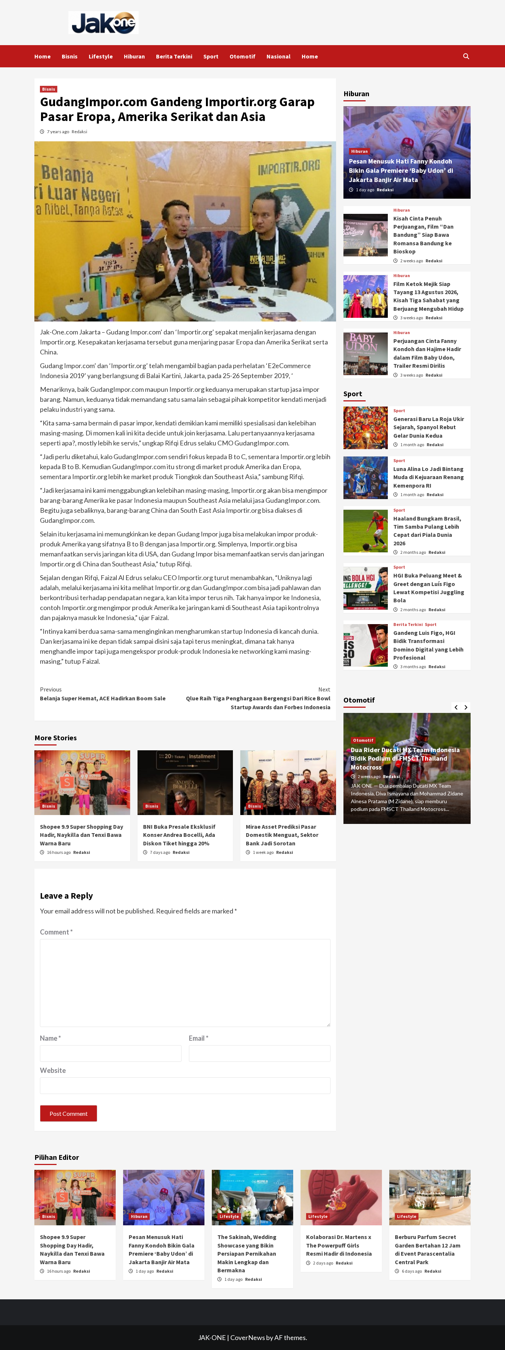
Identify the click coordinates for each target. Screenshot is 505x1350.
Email (199, 1038)
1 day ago (365, 189)
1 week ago (263, 852)
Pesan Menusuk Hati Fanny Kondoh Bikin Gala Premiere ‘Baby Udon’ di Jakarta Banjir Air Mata (401, 170)
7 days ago (160, 852)
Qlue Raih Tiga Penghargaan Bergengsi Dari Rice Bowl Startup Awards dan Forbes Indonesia (258, 698)
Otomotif (242, 56)
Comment (56, 932)
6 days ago (412, 1271)
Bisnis (70, 56)
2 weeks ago (412, 260)
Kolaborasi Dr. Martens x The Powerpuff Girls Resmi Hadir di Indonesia (339, 1245)
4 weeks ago (369, 768)
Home (42, 56)
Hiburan (134, 56)
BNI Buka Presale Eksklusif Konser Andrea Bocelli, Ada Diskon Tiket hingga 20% (179, 835)
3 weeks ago (412, 318)
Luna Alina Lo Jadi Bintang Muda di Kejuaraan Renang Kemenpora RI (428, 477)
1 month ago (412, 445)
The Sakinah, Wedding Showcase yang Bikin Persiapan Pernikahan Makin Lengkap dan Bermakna (247, 1253)
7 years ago (58, 131)
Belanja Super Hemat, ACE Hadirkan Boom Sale (103, 694)
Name (50, 1038)
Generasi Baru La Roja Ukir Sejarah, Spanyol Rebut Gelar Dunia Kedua (428, 427)
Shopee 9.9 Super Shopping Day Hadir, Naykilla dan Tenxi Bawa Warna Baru (81, 835)
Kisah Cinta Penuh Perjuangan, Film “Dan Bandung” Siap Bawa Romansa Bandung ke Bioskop (423, 235)
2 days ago (323, 1263)
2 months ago (413, 552)
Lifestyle (101, 56)
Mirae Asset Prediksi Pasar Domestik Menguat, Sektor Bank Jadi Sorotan (282, 835)
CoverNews (247, 1337)
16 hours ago (59, 852)
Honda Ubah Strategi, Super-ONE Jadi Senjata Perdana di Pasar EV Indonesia (407, 751)
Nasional (279, 56)
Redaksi (79, 131)
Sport (210, 56)
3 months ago (413, 667)
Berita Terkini (174, 56)
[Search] (466, 56)
